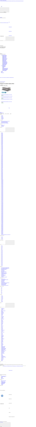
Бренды (2, 71)
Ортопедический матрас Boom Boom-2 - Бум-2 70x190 (6, 97)
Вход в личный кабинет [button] (3, 380)
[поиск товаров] (10, 38)
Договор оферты (3, 383)
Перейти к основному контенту (3, 0)
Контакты (2, 384)
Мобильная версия (10, 370)
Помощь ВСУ (2, 72)
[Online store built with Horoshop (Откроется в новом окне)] (10, 374)
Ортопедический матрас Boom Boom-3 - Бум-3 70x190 (6, 101)
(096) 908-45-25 (10, 31)
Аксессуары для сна (3, 65)
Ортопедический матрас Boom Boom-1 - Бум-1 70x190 (6, 94)
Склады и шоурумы (3, 381)
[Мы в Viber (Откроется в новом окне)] (4, 5)
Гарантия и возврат (3, 382)
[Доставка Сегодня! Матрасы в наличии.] (3, 363)
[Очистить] (10, 130)
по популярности (1, 85)
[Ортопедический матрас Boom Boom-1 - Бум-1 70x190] (18, 89)
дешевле (4, 85)
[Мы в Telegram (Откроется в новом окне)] (13, 5)
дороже (6, 85)
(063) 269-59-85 (10, 35)
